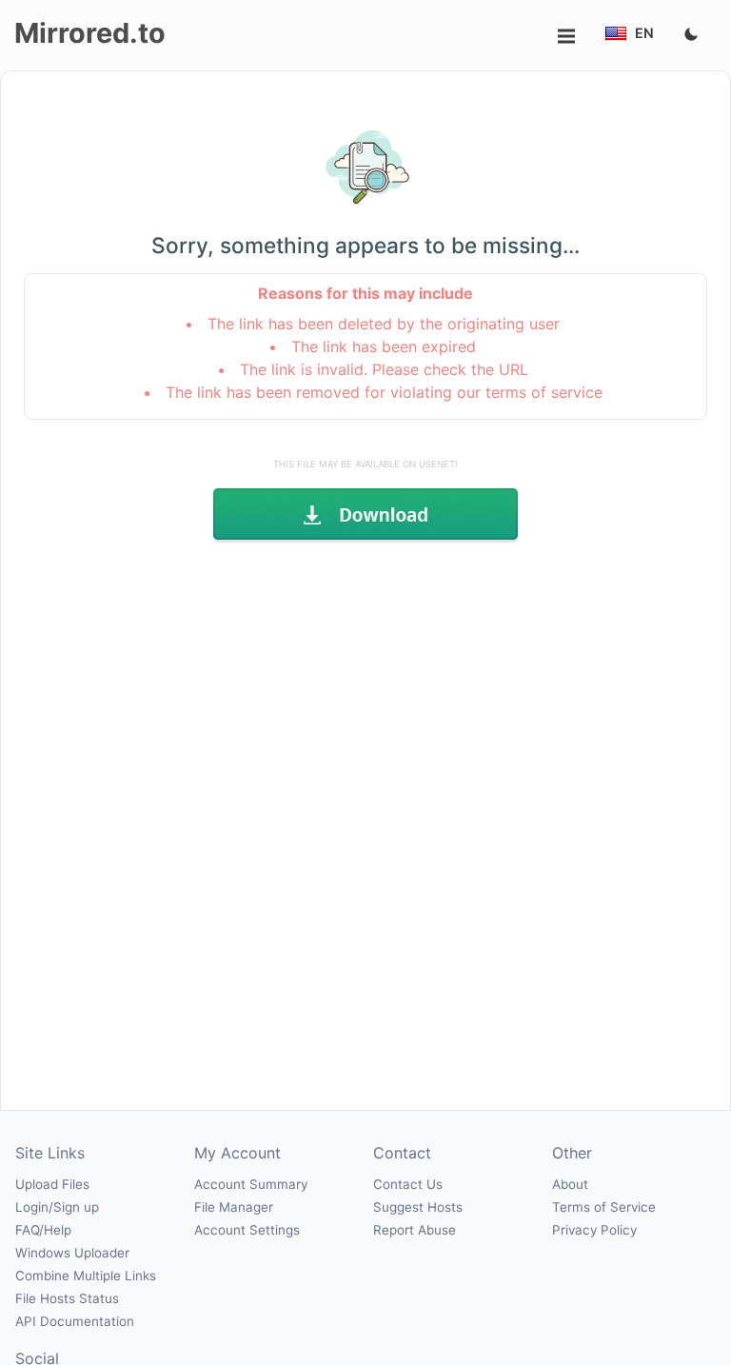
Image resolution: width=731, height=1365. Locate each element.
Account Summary (250, 1184)
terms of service (544, 392)
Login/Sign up (57, 1207)
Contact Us (408, 1184)
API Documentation (74, 1321)
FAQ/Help (43, 1229)
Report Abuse (414, 1229)
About (570, 1184)
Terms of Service (604, 1207)
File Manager (233, 1207)
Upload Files (52, 1184)
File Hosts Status (67, 1298)
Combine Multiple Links (85, 1275)
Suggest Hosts (418, 1207)
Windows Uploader (72, 1252)
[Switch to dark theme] (691, 35)
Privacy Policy (594, 1229)
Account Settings (247, 1229)
